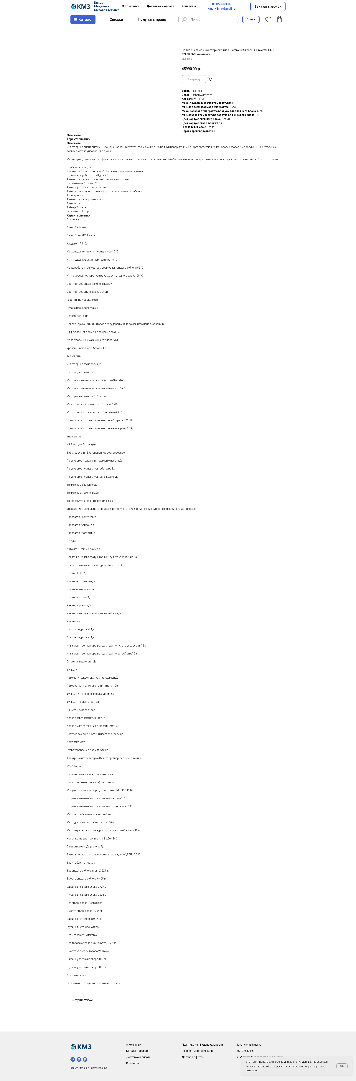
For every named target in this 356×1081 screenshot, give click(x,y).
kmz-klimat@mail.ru (221, 8)
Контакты (132, 1063)
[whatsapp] (79, 1059)
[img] (81, 6)
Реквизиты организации (197, 1050)
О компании (133, 1044)
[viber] (85, 1059)
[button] (268, 6)
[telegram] (72, 1059)
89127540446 (221, 4)
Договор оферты (193, 1057)
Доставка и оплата (138, 1057)
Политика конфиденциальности (202, 1044)
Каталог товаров (137, 1050)
